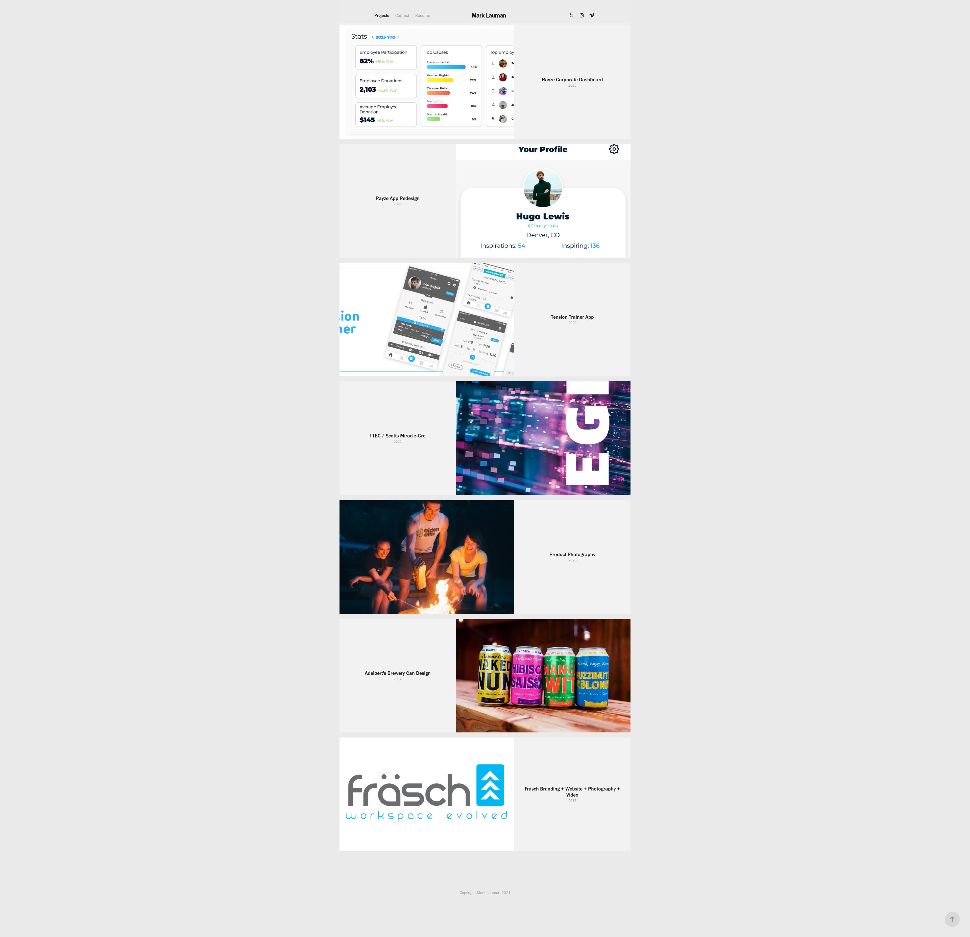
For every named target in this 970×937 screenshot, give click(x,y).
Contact (402, 15)
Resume (422, 15)
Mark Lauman (489, 15)
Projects (381, 15)
